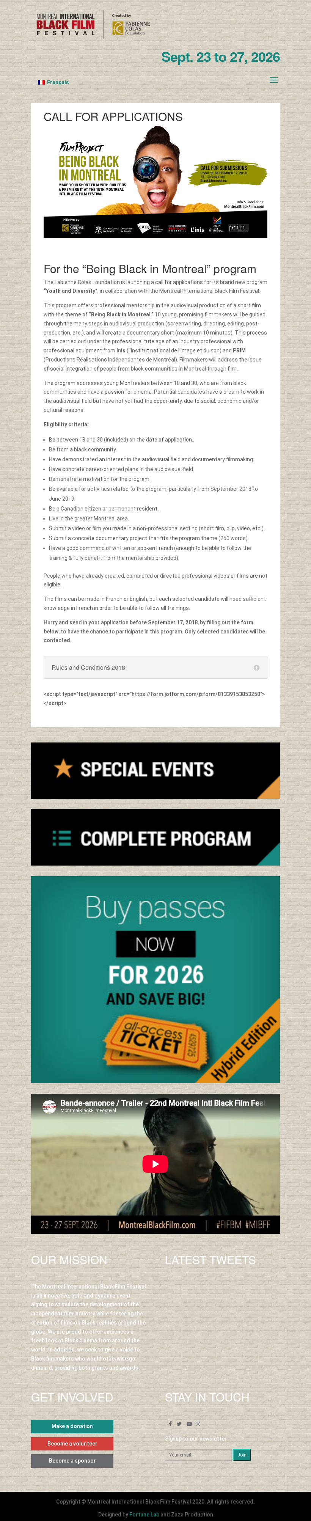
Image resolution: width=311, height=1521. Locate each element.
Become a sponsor (72, 1461)
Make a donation (72, 1426)
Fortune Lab (144, 1515)
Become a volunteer (72, 1444)
